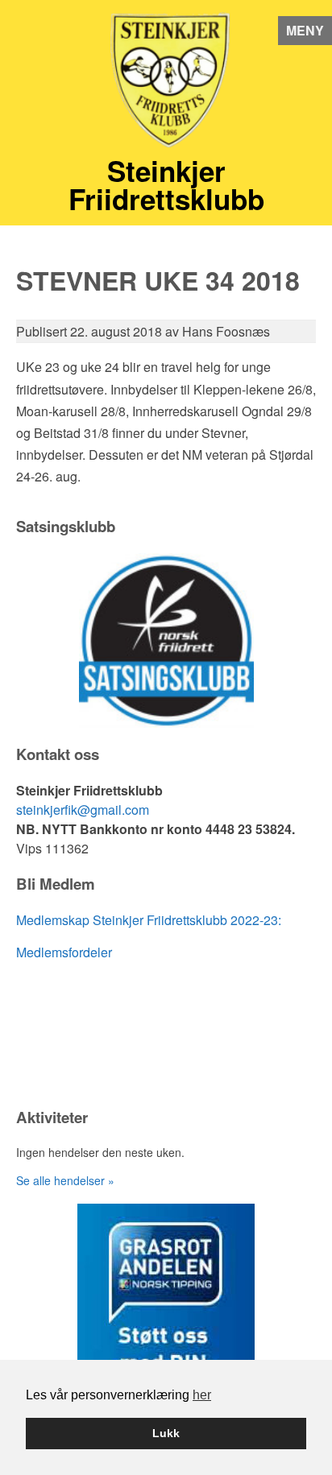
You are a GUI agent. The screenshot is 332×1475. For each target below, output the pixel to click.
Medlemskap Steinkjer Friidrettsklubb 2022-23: (148, 920)
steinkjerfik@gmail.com (82, 809)
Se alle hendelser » (65, 1180)
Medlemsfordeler (64, 952)
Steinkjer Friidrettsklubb (166, 185)
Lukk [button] (166, 1433)
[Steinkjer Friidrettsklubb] (166, 84)
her (202, 1395)
